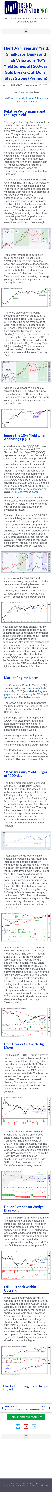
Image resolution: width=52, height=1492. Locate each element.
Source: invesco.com (25, 492)
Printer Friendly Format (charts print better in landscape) (28, 100)
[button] (26, 31)
